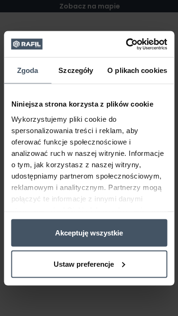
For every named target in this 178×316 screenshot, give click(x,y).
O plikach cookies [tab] (137, 70)
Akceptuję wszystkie (89, 233)
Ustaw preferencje (84, 264)
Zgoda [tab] (27, 70)
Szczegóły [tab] (75, 70)
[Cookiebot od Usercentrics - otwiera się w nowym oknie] (126, 44)
